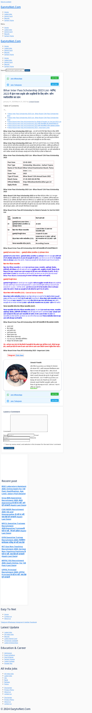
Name (5, 435)
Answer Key (8, 663)
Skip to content (6, 2)
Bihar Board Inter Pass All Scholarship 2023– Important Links (29, 128)
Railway (7, 682)
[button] (46, 24)
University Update (10, 641)
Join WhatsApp (16, 78)
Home (6, 12)
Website (33, 438)
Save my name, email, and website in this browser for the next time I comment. (33, 444)
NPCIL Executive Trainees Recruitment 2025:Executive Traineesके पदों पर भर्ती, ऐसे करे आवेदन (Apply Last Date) (14, 528)
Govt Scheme (8, 657)
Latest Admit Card (10, 639)
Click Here (19, 355)
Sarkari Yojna (9, 20)
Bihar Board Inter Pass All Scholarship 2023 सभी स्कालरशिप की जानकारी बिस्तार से (33, 124)
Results (6, 18)
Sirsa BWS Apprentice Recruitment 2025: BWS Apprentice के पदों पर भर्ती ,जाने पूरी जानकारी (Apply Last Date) (14, 501)
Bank (6, 680)
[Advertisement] (14, 465)
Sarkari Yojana (9, 659)
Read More (33, 388)
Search (3, 70)
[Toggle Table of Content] (4, 110)
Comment (6, 431)
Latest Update (9, 661)
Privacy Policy (9, 690)
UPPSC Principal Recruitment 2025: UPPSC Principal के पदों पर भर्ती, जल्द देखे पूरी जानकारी (14, 573)
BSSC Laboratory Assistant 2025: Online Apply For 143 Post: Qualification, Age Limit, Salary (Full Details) (14, 490)
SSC (5, 678)
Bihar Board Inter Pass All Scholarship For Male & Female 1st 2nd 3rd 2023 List (34, 122)
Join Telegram (16, 85)
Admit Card (8, 16)
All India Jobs (9, 634)
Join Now (54, 78)
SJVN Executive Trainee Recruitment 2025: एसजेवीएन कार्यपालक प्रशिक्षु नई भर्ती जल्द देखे (13, 539)
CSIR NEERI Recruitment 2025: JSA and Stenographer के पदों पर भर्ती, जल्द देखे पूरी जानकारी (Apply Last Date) (13, 514)
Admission (8, 653)
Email (36, 435)
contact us (8, 694)
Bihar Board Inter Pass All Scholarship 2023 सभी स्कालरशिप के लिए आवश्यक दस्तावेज (33, 126)
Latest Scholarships (11, 643)
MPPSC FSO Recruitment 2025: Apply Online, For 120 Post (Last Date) (14, 563)
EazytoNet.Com (11, 7)
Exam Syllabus (9, 655)
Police (6, 684)
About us (7, 692)
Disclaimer (8, 688)
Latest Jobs (8, 14)
